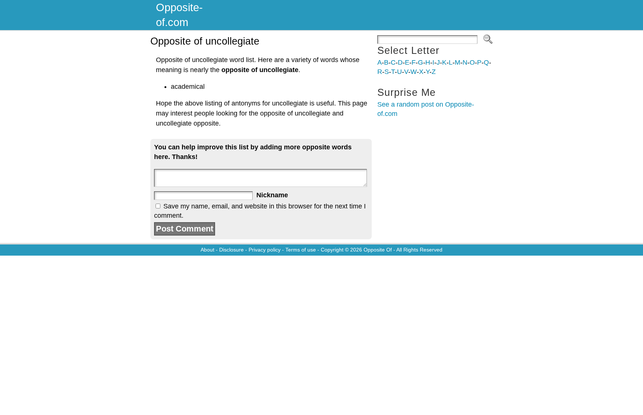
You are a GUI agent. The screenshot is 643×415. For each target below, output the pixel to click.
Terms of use (300, 250)
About (207, 250)
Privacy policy (265, 250)
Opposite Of (378, 250)
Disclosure (231, 250)
